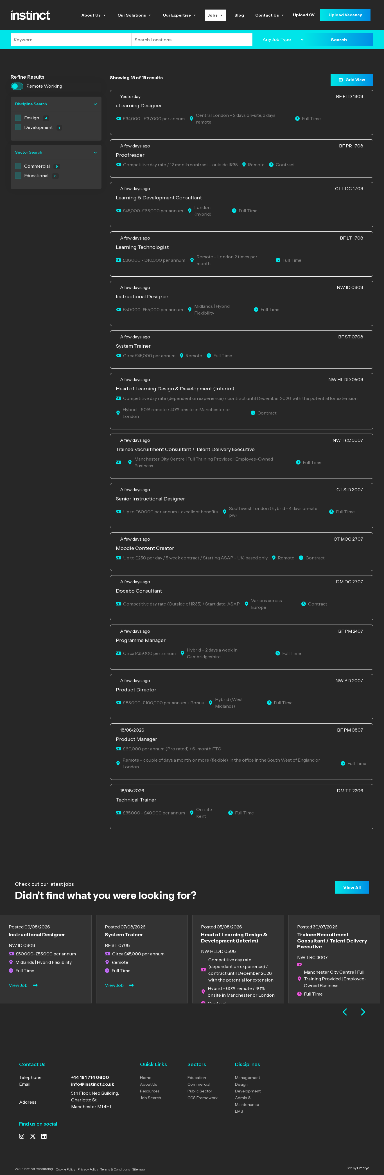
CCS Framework (203, 1097)
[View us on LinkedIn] (43, 1137)
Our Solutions (132, 15)
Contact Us (267, 15)
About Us (91, 15)
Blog (239, 15)
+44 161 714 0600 (90, 1077)
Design (241, 1084)
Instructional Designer (37, 935)
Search (339, 39)
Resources (149, 1091)
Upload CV (304, 14)
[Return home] (30, 14)
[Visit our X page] (33, 1137)
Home (146, 1077)
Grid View (355, 79)
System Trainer (124, 935)
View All (352, 887)
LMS (239, 1111)
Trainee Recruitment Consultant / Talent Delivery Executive (332, 941)
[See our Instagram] (21, 1137)
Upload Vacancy (345, 14)
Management (247, 1077)
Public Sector (200, 1091)
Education (197, 1077)
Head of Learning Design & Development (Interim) (234, 938)
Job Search (150, 1097)
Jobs (213, 15)
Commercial (199, 1084)
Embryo (363, 1168)
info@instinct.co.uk (92, 1084)
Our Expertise (177, 15)
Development (248, 1091)
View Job (18, 985)
